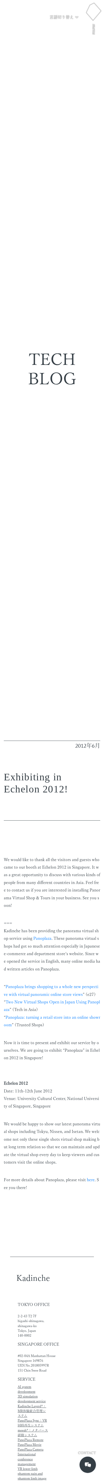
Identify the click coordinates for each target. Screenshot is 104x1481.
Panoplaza (42, 938)
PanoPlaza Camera (30, 1449)
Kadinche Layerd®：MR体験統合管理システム (32, 1411)
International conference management (27, 1459)
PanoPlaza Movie (29, 1444)
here (91, 1180)
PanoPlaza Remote (30, 1440)
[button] (64, 17)
